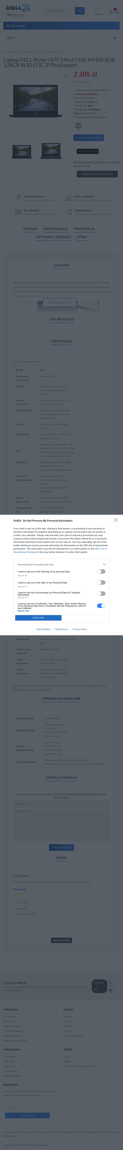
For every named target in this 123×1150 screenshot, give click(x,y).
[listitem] (61, 564)
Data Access (61, 629)
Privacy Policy (80, 629)
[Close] (117, 521)
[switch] (101, 571)
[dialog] (61, 575)
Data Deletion (43, 629)
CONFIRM (38, 618)
